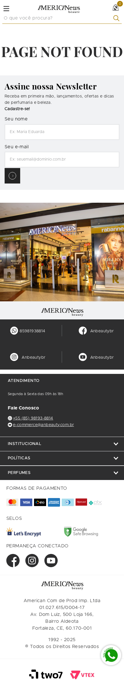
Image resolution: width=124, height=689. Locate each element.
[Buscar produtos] (117, 18)
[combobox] (62, 18)
